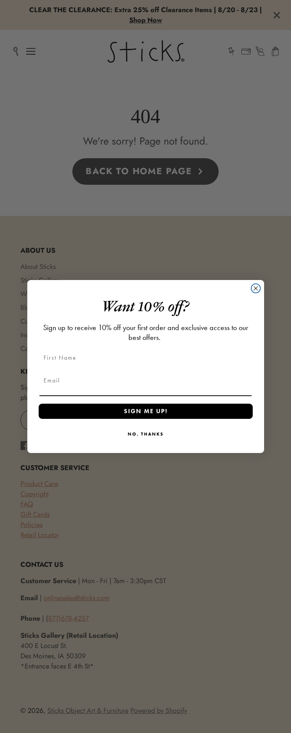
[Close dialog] (255, 288)
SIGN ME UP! (145, 411)
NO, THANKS (146, 434)
